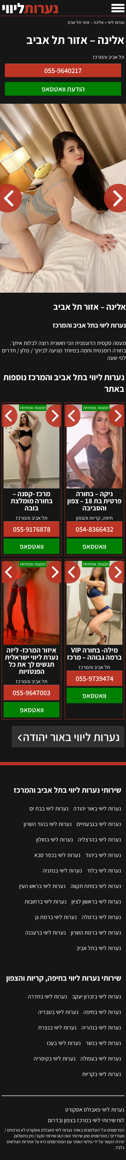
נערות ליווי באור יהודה (71, 736)
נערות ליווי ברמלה (101, 917)
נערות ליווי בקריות (101, 1074)
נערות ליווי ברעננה (45, 932)
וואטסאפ (94, 546)
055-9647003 (31, 692)
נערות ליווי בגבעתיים (99, 824)
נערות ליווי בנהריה (101, 1027)
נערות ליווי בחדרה (47, 996)
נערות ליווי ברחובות (46, 901)
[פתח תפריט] (118, 8)
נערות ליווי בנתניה (62, 870)
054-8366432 (94, 529)
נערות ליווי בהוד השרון (48, 824)
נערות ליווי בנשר (103, 1043)
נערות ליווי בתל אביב (98, 948)
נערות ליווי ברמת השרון (96, 932)
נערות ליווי (116, 22)
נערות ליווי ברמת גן (56, 917)
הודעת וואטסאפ (63, 88)
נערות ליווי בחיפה (102, 1012)
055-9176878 (31, 529)
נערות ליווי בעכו (64, 1043)
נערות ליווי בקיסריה (55, 1058)
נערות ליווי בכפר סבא (57, 855)
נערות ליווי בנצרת (57, 1027)
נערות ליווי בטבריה (58, 1012)
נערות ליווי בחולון (54, 839)
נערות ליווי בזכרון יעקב (96, 996)
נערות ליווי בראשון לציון (96, 901)
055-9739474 (94, 678)
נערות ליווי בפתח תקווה (95, 886)
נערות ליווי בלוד (104, 870)
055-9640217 (63, 70)
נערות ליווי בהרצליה (99, 839)
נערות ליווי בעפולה (100, 1058)
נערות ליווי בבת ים (48, 808)
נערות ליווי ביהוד (103, 855)
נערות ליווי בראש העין (42, 886)
